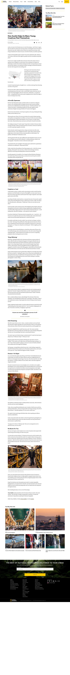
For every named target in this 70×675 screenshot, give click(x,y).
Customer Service (37, 582)
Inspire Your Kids (25, 586)
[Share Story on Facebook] (34, 42)
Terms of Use (12, 581)
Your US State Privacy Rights (14, 583)
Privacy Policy (12, 582)
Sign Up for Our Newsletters (39, 587)
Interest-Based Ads (12, 586)
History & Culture (16, 1)
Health (25, 1)
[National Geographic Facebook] (49, 581)
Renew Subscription (37, 583)
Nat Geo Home (25, 581)
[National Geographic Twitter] (51, 581)
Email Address (19, 567)
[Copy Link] (41, 42)
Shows (36, 1)
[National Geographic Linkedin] (55, 581)
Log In (62, 1)
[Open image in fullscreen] (21, 71)
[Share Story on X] (36, 42)
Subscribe (36, 581)
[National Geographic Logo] (13, 600)
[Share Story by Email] (39, 42)
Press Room (24, 595)
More (39, 1)
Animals (10, 1)
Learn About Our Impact (26, 591)
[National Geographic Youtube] (53, 581)
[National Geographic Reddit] (59, 581)
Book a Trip (24, 583)
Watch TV (24, 590)
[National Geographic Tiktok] (57, 581)
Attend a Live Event (25, 582)
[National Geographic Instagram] (47, 581)
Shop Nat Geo (24, 587)
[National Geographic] (4, 1)
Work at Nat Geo (37, 586)
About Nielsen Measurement (14, 587)
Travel (21, 1)
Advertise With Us (25, 596)
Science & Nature (30, 1)
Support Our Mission (25, 592)
